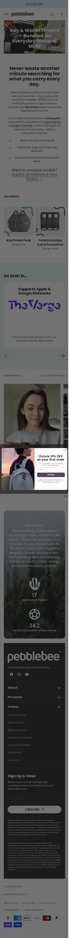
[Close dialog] (63, 450)
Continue (49, 475)
